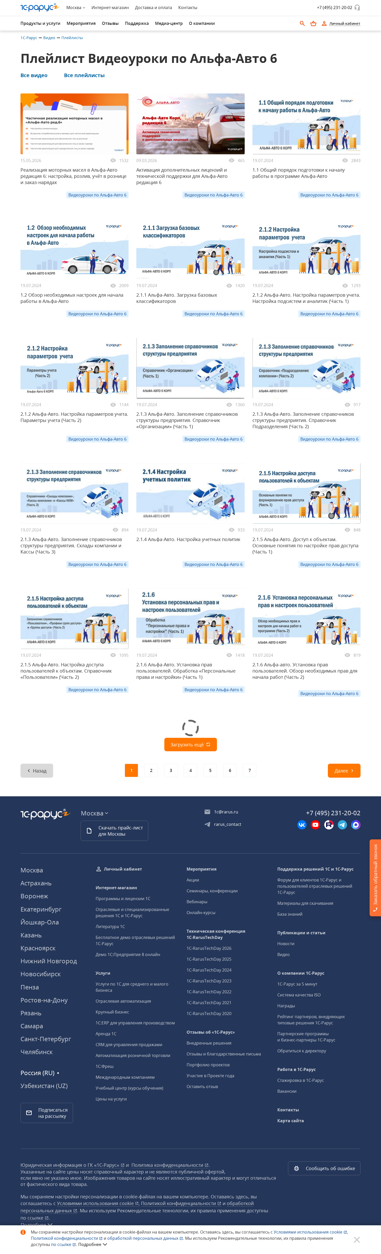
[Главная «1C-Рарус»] (40, 7)
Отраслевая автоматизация (123, 1001)
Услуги (103, 973)
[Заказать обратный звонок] (357, 7)
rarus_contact (227, 824)
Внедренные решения (209, 1043)
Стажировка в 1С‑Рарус (300, 1080)
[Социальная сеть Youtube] (315, 824)
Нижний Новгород (48, 961)
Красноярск (37, 948)
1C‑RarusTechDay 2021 (209, 1002)
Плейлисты (72, 37)
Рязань (30, 1013)
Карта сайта (290, 1121)
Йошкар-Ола (39, 922)
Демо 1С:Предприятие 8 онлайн (128, 954)
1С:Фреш (105, 1066)
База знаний (289, 914)
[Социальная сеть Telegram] (342, 824)
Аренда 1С (106, 1034)
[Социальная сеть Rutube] (329, 824)
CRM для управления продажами (129, 1044)
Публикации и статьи (301, 933)
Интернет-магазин (110, 7)
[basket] (313, 23)
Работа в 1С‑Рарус (296, 1069)
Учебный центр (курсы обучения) (129, 1088)
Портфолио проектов (208, 1065)
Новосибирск (40, 973)
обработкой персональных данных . (146, 1238)
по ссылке (32, 1218)
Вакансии (287, 1091)
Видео (49, 37)
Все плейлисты (84, 75)
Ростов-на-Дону (44, 1000)
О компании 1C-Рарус (300, 973)
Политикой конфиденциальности (65, 1238)
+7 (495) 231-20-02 (334, 7)
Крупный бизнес (112, 1012)
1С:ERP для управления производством (135, 1023)
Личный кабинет (123, 869)
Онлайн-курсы (201, 912)
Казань (31, 935)
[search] (302, 23)
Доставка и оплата (153, 7)
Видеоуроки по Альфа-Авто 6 (97, 195)
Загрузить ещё (187, 744)
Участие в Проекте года (210, 1075)
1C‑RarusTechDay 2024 (209, 970)
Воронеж (34, 896)
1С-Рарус (28, 37)
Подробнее (89, 1244)
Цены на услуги (111, 1099)
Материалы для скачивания (305, 903)
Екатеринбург (40, 909)
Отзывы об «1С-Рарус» (211, 1032)
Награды (286, 1006)
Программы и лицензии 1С (123, 898)
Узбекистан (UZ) (44, 1086)
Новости (285, 943)
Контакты (187, 7)
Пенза (29, 987)
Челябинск (36, 1051)
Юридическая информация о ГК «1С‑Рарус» (70, 1165)
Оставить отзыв (202, 1086)
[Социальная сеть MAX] (356, 824)
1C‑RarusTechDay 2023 (209, 981)
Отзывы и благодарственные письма (224, 1054)
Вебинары (197, 902)
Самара (31, 1026)
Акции (193, 880)
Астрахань (36, 883)
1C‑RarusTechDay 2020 (209, 1013)
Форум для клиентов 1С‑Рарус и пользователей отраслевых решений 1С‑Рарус (314, 886)
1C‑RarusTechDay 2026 (209, 948)
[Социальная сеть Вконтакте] (302, 824)
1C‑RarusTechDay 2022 (209, 992)
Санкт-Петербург (45, 1038)
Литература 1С (110, 926)
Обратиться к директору (301, 1051)
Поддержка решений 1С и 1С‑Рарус (315, 869)
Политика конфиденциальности (167, 1165)
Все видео (33, 75)
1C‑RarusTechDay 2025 (209, 959)
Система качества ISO (299, 995)
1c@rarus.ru (226, 812)
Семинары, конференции (212, 891)
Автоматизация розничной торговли (133, 1055)
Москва (31, 870)
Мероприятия (201, 869)
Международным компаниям (125, 1077)
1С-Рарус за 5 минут (297, 984)
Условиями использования (311, 1232)
